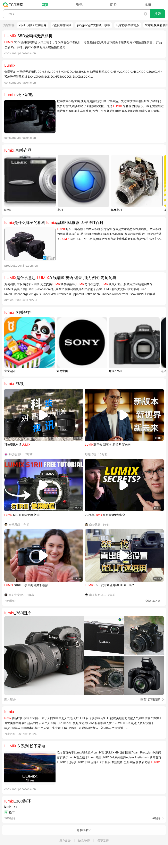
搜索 (157, 14)
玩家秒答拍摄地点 (127, 25)
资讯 (79, 5)
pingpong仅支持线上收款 (93, 25)
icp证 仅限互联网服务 (33, 25)
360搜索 (14, 5)
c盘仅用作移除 (61, 25)
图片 (113, 5)
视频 (147, 5)
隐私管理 (84, 840)
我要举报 (103, 840)
